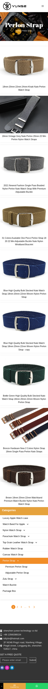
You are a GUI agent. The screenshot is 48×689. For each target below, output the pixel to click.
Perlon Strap (9, 560)
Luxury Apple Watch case (15, 518)
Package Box (9, 591)
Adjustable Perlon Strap (17, 573)
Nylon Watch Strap (12, 530)
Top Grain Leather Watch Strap (18, 542)
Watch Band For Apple (14, 524)
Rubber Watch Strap (13, 548)
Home (18, 31)
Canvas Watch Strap (13, 554)
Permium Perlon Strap (16, 566)
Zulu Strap (8, 579)
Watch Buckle (9, 585)
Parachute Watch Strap (14, 536)
